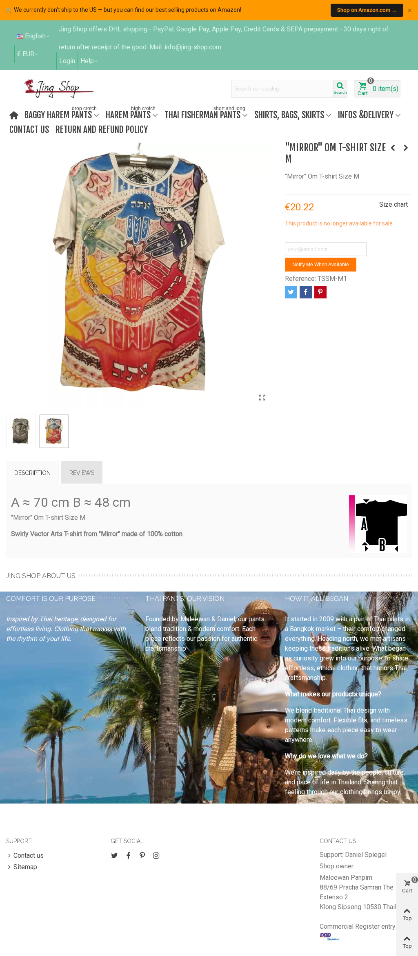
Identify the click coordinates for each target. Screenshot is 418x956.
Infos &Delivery (366, 114)
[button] (89, 61)
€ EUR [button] (25, 54)
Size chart (393, 204)
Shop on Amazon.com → (367, 10)
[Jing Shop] (68, 88)
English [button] (35, 36)
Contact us (29, 129)
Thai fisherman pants (205, 114)
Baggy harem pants (60, 114)
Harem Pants (131, 114)
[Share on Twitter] (291, 292)
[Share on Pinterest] (320, 292)
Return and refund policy (102, 129)
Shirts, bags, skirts (289, 114)
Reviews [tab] (81, 473)
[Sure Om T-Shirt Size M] (406, 148)
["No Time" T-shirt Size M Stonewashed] (393, 148)
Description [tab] (32, 473)
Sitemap (25, 867)
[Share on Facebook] (306, 292)
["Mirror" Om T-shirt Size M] (262, 398)
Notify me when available (320, 264)
